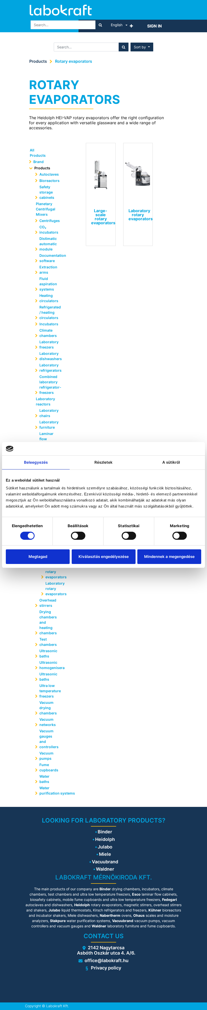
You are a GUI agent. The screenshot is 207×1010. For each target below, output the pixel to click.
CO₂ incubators (48, 229)
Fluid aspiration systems (48, 283)
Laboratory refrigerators (49, 367)
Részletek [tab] (103, 462)
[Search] (100, 24)
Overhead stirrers (47, 603)
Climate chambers (48, 333)
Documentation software (49, 258)
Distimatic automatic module (48, 243)
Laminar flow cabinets (46, 438)
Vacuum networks (47, 722)
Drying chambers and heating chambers (48, 622)
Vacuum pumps (46, 756)
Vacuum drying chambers (48, 707)
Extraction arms (48, 269)
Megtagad (38, 556)
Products (38, 61)
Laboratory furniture (49, 424)
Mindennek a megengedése (169, 556)
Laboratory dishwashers (49, 356)
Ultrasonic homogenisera (49, 665)
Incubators (48, 324)
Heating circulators (48, 298)
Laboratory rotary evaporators (52, 588)
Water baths (44, 779)
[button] (131, 26)
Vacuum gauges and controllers (49, 739)
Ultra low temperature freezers (49, 690)
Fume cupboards (48, 767)
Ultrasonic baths (48, 653)
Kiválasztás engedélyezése (104, 556)
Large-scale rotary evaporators (52, 569)
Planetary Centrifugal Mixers (45, 209)
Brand (38, 162)
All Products (38, 152)
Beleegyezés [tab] (36, 462)
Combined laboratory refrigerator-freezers (49, 384)
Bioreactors (49, 180)
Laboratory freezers (49, 344)
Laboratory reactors (45, 401)
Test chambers (48, 642)
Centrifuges (49, 220)
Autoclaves (49, 174)
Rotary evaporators (73, 61)
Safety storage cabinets (46, 192)
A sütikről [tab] (171, 462)
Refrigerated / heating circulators (49, 312)
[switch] (78, 536)
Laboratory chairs (49, 413)
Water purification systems (49, 790)
